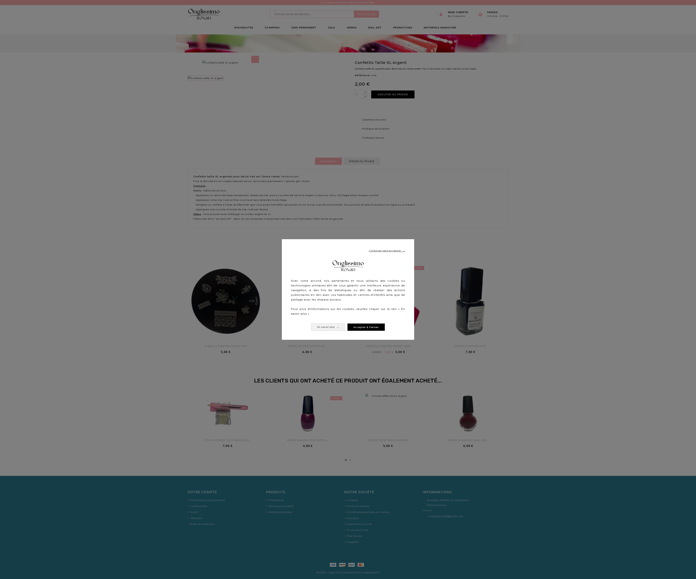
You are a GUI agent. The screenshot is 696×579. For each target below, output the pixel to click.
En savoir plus (328, 327)
